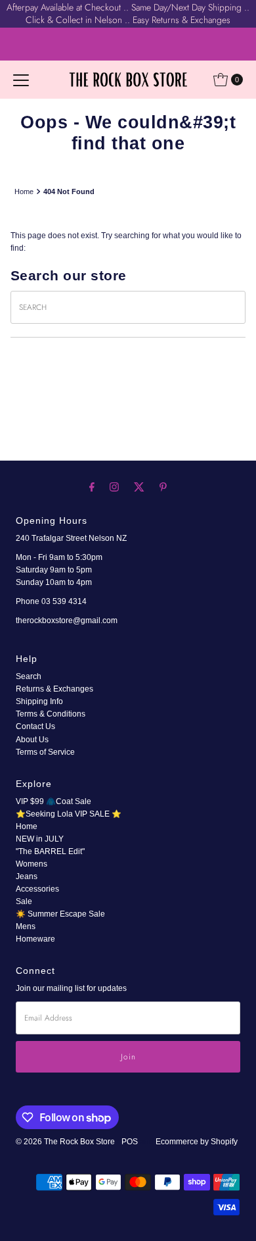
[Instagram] (114, 486)
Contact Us (35, 726)
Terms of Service (45, 752)
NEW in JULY (40, 839)
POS (129, 1141)
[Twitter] (139, 486)
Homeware (35, 939)
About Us (32, 739)
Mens (25, 926)
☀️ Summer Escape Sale (60, 914)
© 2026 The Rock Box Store (66, 1141)
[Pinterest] (163, 486)
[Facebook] (92, 486)
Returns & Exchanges (54, 689)
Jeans (26, 876)
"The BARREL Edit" (50, 851)
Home (23, 191)
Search (28, 676)
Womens (31, 864)
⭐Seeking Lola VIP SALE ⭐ (68, 814)
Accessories (37, 889)
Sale (24, 901)
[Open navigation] (21, 79)
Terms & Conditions (50, 714)
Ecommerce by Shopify (197, 1141)
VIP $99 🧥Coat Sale (53, 801)
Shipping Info (39, 701)
